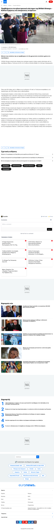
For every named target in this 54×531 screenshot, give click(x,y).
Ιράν (43, 475)
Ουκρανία (17, 472)
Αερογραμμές (6, 169)
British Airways (16, 165)
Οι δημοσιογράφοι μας (6, 508)
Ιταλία (39, 468)
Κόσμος (9, 5)
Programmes (31, 505)
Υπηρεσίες (3, 513)
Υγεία (29, 499)
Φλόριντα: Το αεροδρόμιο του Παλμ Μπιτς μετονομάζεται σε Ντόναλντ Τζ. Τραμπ (20, 154)
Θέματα (3, 490)
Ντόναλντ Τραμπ (35, 472)
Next (2, 499)
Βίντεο (2, 505)
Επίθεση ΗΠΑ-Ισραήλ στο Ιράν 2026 (35, 465)
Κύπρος (27, 478)
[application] (27, 28)
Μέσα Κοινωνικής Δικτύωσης (30, 475)
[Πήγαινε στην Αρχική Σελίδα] (5, 1)
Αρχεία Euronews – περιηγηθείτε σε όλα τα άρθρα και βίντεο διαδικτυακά (39, 508)
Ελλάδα (31, 468)
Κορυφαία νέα (7, 303)
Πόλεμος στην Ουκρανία (19, 468)
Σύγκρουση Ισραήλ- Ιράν (16, 465)
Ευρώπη (3, 493)
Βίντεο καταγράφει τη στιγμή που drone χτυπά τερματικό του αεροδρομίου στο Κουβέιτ (21, 160)
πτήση (39, 165)
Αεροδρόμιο (6, 165)
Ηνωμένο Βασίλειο (17, 5)
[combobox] (27, 456)
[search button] (37, 456)
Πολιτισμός (30, 502)
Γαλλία (25, 472)
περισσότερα (4, 517)
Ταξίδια (3, 502)
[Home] (1, 5)
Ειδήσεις (5, 5)
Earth (29, 496)
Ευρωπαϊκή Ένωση (14, 475)
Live (51, 1)
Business (3, 496)
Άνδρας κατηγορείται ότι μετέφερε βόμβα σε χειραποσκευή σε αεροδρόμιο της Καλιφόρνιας (22, 157)
